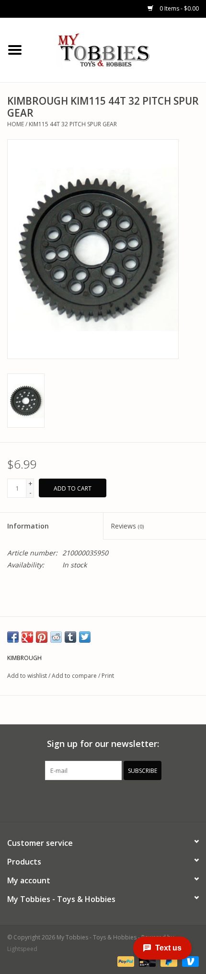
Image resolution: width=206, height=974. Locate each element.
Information (28, 525)
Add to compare (75, 676)
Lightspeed (22, 949)
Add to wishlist (27, 676)
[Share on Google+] (27, 637)
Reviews (127, 525)
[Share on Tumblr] (70, 637)
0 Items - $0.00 (178, 8)
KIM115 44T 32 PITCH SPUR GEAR (73, 124)
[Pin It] (41, 637)
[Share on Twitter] (85, 637)
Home (15, 124)
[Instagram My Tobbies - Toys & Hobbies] (137, 799)
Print (108, 676)
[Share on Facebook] (13, 637)
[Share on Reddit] (56, 637)
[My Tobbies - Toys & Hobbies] (117, 49)
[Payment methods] (125, 961)
